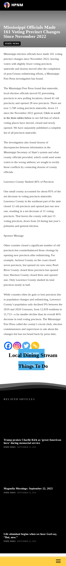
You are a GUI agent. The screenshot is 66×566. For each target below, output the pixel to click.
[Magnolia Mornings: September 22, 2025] (33, 469)
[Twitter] (26, 346)
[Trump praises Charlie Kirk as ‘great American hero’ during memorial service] (33, 420)
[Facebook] (8, 346)
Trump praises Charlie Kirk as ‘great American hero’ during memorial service (32, 441)
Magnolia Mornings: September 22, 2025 (28, 488)
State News (12, 43)
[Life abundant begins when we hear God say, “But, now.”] (33, 514)
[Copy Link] (35, 346)
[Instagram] (17, 346)
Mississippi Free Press (33, 49)
